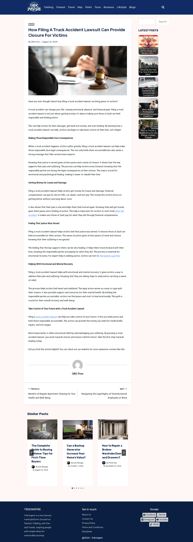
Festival (60, 7)
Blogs (132, 7)
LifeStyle (122, 7)
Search (162, 21)
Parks (88, 7)
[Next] (124, 452)
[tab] (72, 488)
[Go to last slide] (31, 452)
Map (79, 7)
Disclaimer (87, 531)
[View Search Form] (163, 7)
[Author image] (33, 466)
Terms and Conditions (92, 527)
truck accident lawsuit (46, 317)
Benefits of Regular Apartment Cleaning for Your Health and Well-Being (51, 393)
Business (109, 7)
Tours (98, 7)
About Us (86, 514)
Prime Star (113, 463)
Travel (71, 7)
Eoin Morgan (43, 467)
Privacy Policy (88, 523)
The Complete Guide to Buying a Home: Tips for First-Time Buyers (42, 453)
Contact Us (87, 519)
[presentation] (42, 429)
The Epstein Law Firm (109, 256)
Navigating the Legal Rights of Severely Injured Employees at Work (104, 393)
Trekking (48, 7)
